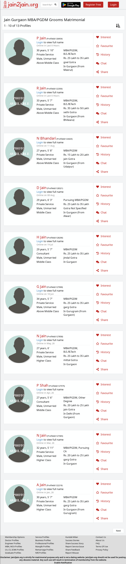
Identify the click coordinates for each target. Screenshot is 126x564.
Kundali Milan (71, 537)
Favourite (106, 46)
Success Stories (72, 540)
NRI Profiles (40, 552)
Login (113, 4)
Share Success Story (74, 543)
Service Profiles (42, 537)
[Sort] (118, 26)
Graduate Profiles (13, 552)
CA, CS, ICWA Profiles (14, 549)
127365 (59, 436)
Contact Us (101, 537)
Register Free (93, 4)
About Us (100, 540)
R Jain (41, 88)
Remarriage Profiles (44, 549)
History (105, 54)
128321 (59, 188)
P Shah (42, 385)
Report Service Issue (74, 546)
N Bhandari (46, 138)
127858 (59, 336)
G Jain (41, 286)
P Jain (41, 37)
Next (118, 530)
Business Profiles (43, 540)
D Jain (42, 187)
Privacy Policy (102, 549)
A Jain (41, 484)
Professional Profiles (44, 543)
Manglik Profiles (42, 546)
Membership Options (15, 537)
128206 (59, 237)
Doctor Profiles (12, 540)
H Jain (42, 237)
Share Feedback (72, 549)
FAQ (98, 543)
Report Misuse (72, 552)
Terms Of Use (102, 546)
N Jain (42, 335)
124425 (68, 138)
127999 (59, 287)
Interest (105, 37)
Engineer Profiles (13, 543)
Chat (103, 63)
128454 (58, 38)
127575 (61, 386)
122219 (58, 485)
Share (104, 72)
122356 (58, 88)
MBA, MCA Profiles (13, 546)
